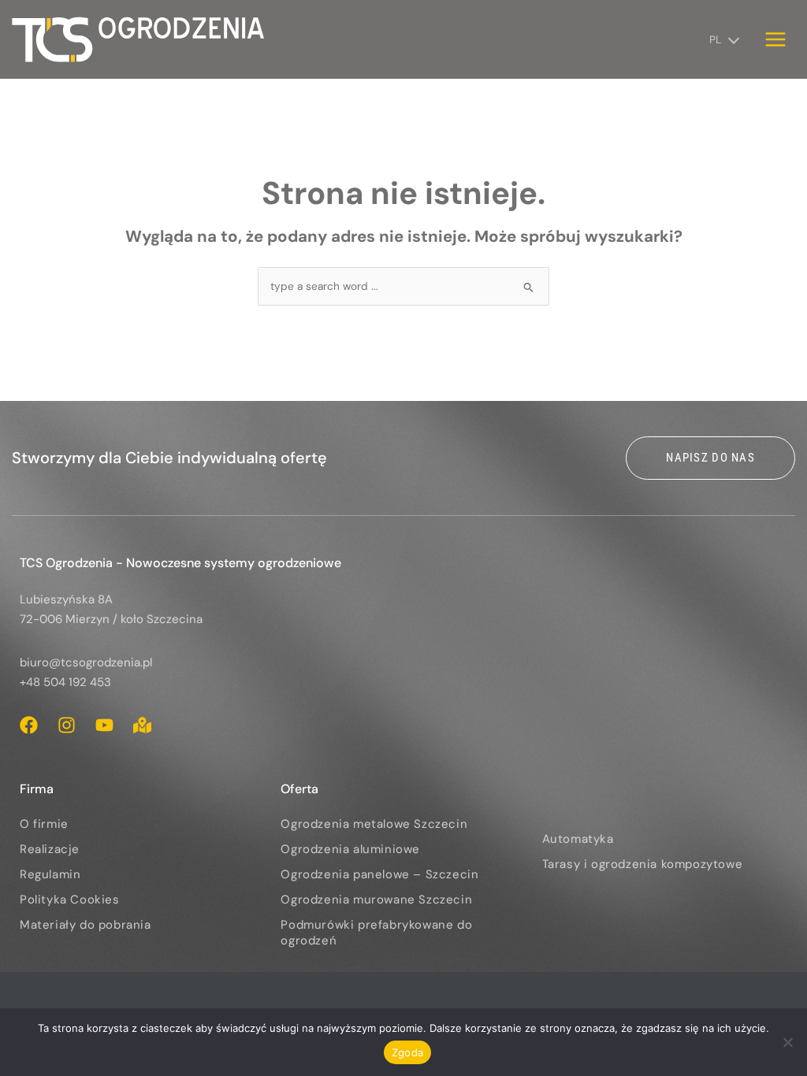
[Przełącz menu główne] (776, 39)
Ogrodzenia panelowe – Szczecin (379, 874)
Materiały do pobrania (85, 925)
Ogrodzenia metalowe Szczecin (374, 824)
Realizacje (50, 849)
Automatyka (578, 839)
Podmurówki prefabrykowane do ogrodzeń (376, 932)
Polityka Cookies (70, 899)
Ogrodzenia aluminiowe (350, 849)
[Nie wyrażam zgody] (787, 1042)
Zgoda (407, 1052)
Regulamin (50, 874)
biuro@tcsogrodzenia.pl (86, 662)
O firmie (44, 824)
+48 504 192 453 (65, 682)
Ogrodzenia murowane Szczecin (376, 899)
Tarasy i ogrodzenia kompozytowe (642, 864)
